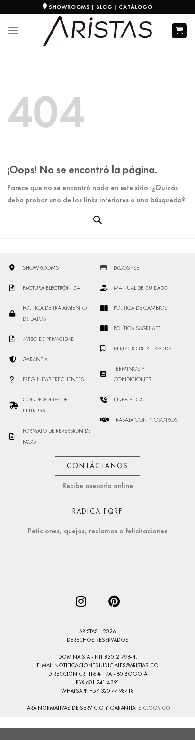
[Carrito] (179, 31)
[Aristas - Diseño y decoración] (97, 31)
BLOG (104, 6)
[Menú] (12, 30)
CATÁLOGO (135, 6)
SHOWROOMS (69, 6)
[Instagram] (81, 601)
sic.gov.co (154, 708)
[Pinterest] (114, 601)
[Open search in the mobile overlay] (97, 220)
